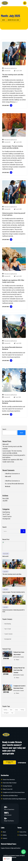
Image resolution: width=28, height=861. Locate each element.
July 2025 (4, 501)
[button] (23, 851)
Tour (12, 712)
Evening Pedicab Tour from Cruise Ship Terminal (19, 670)
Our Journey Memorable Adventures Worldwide (12, 348)
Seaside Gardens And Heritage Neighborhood (14, 798)
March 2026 (5, 498)
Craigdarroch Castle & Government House (19, 687)
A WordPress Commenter (11, 473)
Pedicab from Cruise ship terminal (19, 653)
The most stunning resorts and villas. (11, 574)
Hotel (11, 709)
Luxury (16, 709)
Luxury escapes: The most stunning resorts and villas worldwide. (12, 147)
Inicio (3, 20)
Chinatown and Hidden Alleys (10, 795)
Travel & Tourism (7, 516)
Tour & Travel (5, 514)
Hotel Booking (6, 512)
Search (4, 429)
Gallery (5, 835)
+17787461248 (22, 762)
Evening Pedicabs (7, 786)
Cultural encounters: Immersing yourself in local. (13, 610)
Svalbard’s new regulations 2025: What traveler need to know (13, 281)
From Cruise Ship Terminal (9, 782)
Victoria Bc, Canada (19, 657)
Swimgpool (6, 712)
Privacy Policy (23, 835)
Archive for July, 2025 (13, 20)
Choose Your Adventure (9, 779)
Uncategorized (6, 519)
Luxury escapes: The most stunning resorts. (13, 592)
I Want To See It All (7, 789)
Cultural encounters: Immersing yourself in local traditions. (13, 214)
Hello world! (5, 444)
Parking (22, 709)
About (4, 832)
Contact (5, 838)
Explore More (5, 105)
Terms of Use (22, 832)
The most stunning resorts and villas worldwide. (12, 75)
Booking (5, 709)
